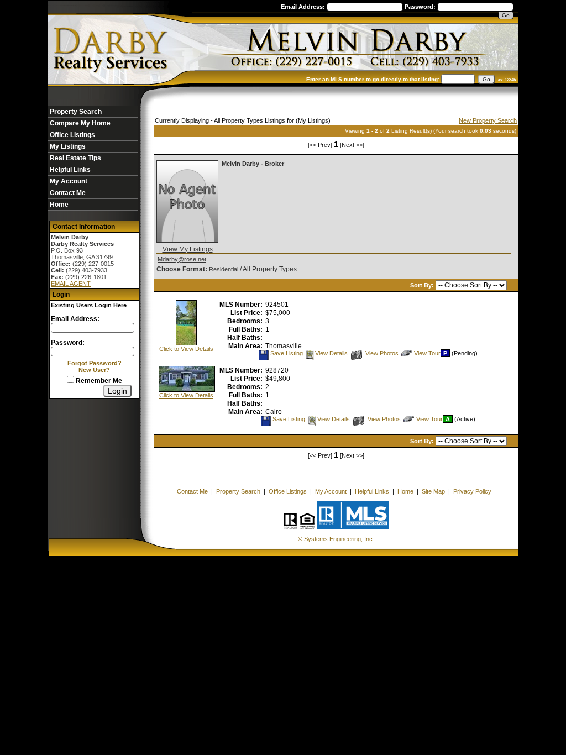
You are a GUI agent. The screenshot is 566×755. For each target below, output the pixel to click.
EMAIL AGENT (71, 283)
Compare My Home (80, 123)
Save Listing (286, 353)
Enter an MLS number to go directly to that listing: (372, 79)
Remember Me (98, 381)
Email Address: (304, 6)
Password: (421, 6)
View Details (331, 353)
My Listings (68, 146)
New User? (94, 369)
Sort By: (423, 285)
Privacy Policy (472, 491)
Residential (223, 269)
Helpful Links (70, 170)
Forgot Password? (94, 363)
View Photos (382, 353)
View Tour (427, 353)
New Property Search (488, 120)
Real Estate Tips (75, 158)
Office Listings (72, 135)
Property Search (76, 112)
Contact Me (68, 193)
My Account (68, 181)
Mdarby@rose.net (182, 259)
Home (59, 204)
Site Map (433, 491)
